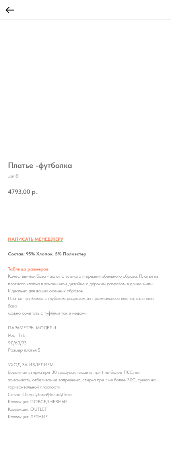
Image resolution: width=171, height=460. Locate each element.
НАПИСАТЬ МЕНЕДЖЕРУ (35, 239)
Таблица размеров (28, 269)
